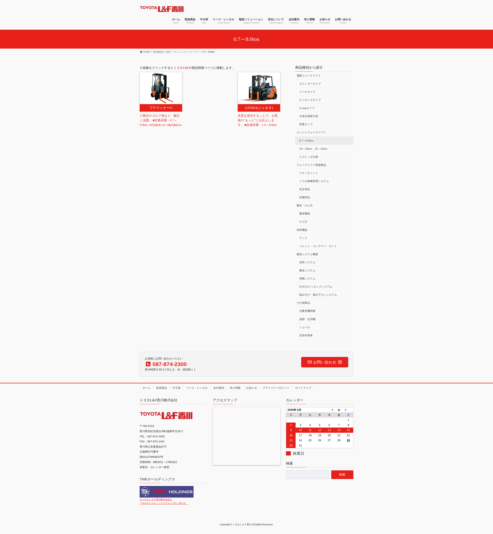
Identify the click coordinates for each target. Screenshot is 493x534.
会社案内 (218, 387)
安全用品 (304, 189)
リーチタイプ (307, 91)
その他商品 (303, 302)
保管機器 (302, 229)
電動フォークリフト (309, 75)
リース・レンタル (197, 387)
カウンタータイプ (310, 83)
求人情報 (235, 387)
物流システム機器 (307, 254)
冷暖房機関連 (307, 310)
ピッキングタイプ (310, 99)
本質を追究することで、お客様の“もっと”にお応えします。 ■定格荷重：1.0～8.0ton (258, 120)
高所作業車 (306, 335)
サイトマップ (303, 387)
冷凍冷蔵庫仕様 (308, 116)
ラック (303, 238)
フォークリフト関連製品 (311, 164)
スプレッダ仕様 (308, 156)
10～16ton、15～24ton (313, 148)
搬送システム (307, 270)
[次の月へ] (348, 409)
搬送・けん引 (305, 205)
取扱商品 (161, 387)
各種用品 (304, 197)
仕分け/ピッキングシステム (315, 286)
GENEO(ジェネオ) (259, 108)
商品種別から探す (309, 67)
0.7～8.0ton (306, 140)
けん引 (303, 221)
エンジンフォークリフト (311, 132)
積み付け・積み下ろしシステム (318, 294)
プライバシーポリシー (275, 387)
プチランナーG (161, 108)
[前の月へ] (329, 409)
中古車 (177, 387)
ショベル (304, 327)
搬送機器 (304, 213)
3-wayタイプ (307, 108)
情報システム (307, 278)
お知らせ (251, 387)
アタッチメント (308, 173)
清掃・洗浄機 (307, 319)
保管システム (307, 262)
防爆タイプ (306, 124)
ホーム (147, 387)
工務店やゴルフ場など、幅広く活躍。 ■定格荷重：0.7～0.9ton (161, 120)
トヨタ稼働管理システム (314, 181)
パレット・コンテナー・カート (318, 246)
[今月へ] (339, 409)
